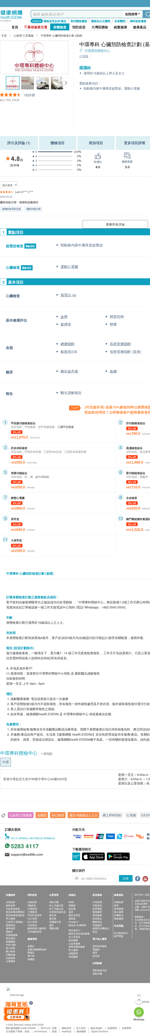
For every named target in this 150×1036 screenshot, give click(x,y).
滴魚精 (72, 918)
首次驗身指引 (121, 932)
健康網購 (81, 1031)
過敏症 (9, 931)
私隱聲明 (112, 1028)
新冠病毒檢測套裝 (15, 915)
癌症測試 (10, 938)
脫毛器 (96, 955)
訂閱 (125, 878)
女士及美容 (74, 936)
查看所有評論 (115, 224)
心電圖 (131, 815)
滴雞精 (72, 905)
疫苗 (116, 905)
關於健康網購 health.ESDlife (21, 1028)
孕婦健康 (73, 956)
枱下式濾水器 (56, 908)
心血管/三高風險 (20, 815)
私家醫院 (120, 21)
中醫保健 (10, 954)
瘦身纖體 (73, 940)
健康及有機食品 (101, 928)
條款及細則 (96, 1028)
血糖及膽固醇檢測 (37, 949)
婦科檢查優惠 (138, 21)
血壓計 (31, 946)
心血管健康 (74, 943)
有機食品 (118, 915)
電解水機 (54, 928)
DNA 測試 (11, 944)
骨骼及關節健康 (77, 946)
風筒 (95, 952)
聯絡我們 (66, 1028)
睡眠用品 (97, 921)
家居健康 (118, 908)
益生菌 (72, 908)
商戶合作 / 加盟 (49, 1028)
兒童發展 (10, 958)
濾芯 (51, 925)
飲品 (95, 931)
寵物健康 (97, 911)
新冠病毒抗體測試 (15, 911)
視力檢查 (10, 948)
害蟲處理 (97, 925)
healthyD (66, 1031)
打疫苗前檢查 (13, 908)
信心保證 (58, 815)
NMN (71, 902)
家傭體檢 (10, 941)
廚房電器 (97, 908)
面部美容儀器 (100, 946)
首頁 (15, 27)
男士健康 (10, 918)
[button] (65, 83)
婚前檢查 (10, 925)
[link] (15, 994)
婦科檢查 (10, 905)
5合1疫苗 (32, 918)
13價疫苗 (32, 911)
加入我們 (81, 1028)
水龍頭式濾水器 (57, 911)
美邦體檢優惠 (79, 21)
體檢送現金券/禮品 (55, 21)
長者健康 (97, 915)
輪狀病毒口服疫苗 (37, 928)
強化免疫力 (74, 930)
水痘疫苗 (32, 925)
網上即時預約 (112, 815)
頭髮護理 (73, 953)
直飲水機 (54, 902)
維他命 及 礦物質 (77, 925)
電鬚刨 (96, 949)
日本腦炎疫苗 (35, 931)
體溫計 (31, 952)
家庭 (54, 1031)
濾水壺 (52, 915)
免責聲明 (126, 1028)
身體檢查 (118, 902)
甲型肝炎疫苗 (35, 915)
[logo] (11, 21)
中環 (6, 762)
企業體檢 (10, 961)
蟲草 (71, 911)
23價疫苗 (32, 908)
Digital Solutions (99, 1031)
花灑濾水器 (55, 921)
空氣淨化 (97, 905)
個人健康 (118, 911)
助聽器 (31, 959)
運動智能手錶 (100, 970)
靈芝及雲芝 (74, 915)
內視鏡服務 (12, 934)
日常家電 (97, 902)
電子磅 (31, 955)
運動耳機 (97, 973)
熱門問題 (118, 936)
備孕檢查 (10, 928)
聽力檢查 (10, 951)
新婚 (27, 1031)
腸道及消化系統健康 (79, 933)
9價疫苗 (32, 905)
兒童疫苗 (32, 902)
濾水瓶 (52, 918)
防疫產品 (97, 918)
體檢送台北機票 (100, 21)
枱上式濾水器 (56, 905)
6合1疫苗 (32, 921)
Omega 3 (73, 921)
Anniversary (40, 1031)
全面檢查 (10, 902)
